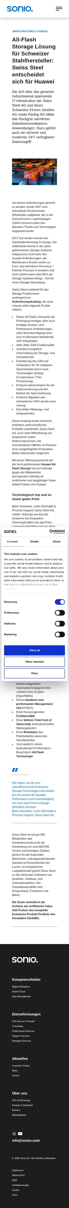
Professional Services (23, 1031)
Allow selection (34, 661)
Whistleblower (19, 1115)
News (15, 1070)
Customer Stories (21, 1065)
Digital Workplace (21, 986)
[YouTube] (20, 1134)
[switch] (60, 613)
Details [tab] (34, 541)
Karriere (16, 1110)
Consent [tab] (12, 541)
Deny (34, 673)
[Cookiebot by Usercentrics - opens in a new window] (49, 531)
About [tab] (57, 541)
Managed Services (21, 1041)
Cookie (15, 1190)
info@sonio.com (26, 1140)
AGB (14, 1180)
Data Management (21, 996)
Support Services (21, 1036)
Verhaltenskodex (20, 1185)
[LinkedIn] (14, 1134)
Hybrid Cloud (18, 991)
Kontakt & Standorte (22, 1105)
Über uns (19, 1093)
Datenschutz (18, 1175)
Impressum (18, 1170)
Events (15, 1075)
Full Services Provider (23, 1021)
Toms (15, 1195)
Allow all (34, 650)
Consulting (17, 1026)
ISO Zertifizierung (21, 1100)
